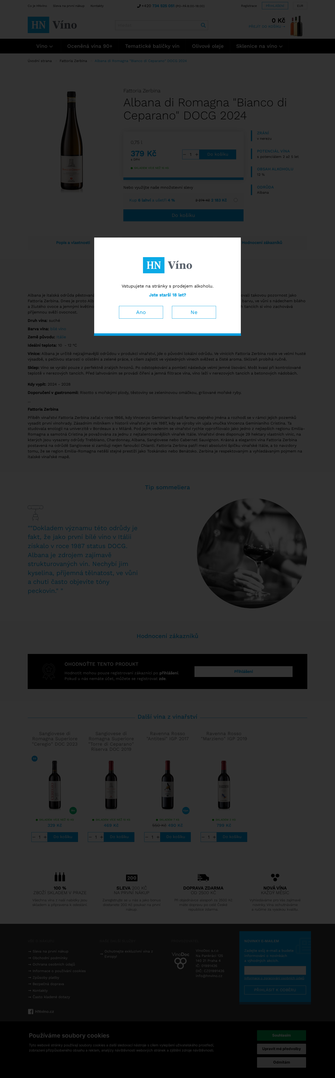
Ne (194, 312)
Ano (141, 312)
